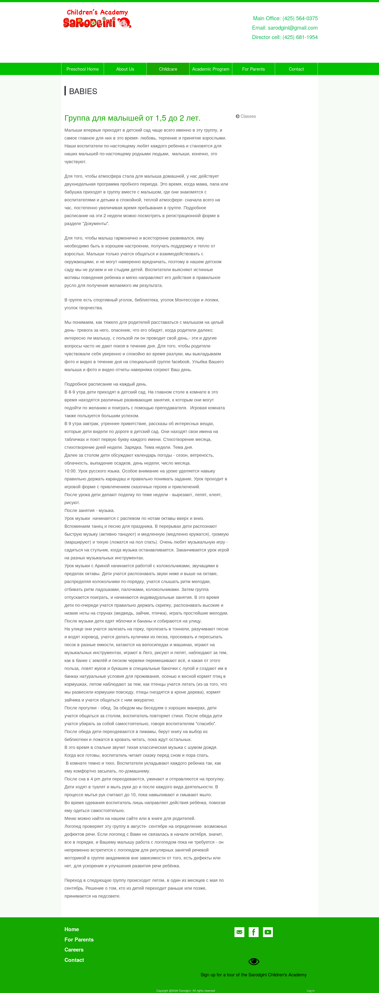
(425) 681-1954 (300, 37)
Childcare (168, 69)
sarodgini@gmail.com (293, 27)
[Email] (239, 932)
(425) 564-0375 (300, 18)
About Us (125, 69)
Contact (296, 69)
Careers (74, 949)
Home (71, 929)
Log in (311, 990)
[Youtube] (268, 932)
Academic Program (210, 69)
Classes (248, 116)
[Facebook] (254, 932)
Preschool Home (82, 69)
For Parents (253, 69)
